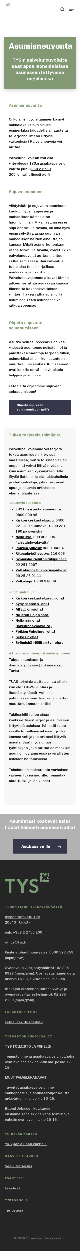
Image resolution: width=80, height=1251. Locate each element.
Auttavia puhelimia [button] (26, 503)
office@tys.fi (39, 174)
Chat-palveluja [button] (22, 592)
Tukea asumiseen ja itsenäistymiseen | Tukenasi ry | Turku (35, 665)
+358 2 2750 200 (27, 932)
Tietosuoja (14, 1210)
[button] (71, 9)
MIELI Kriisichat (29, 609)
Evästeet (12, 1188)
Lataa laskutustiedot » (24, 1022)
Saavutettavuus (18, 1166)
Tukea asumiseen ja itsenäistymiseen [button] (40, 653)
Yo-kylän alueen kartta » (26, 1144)
